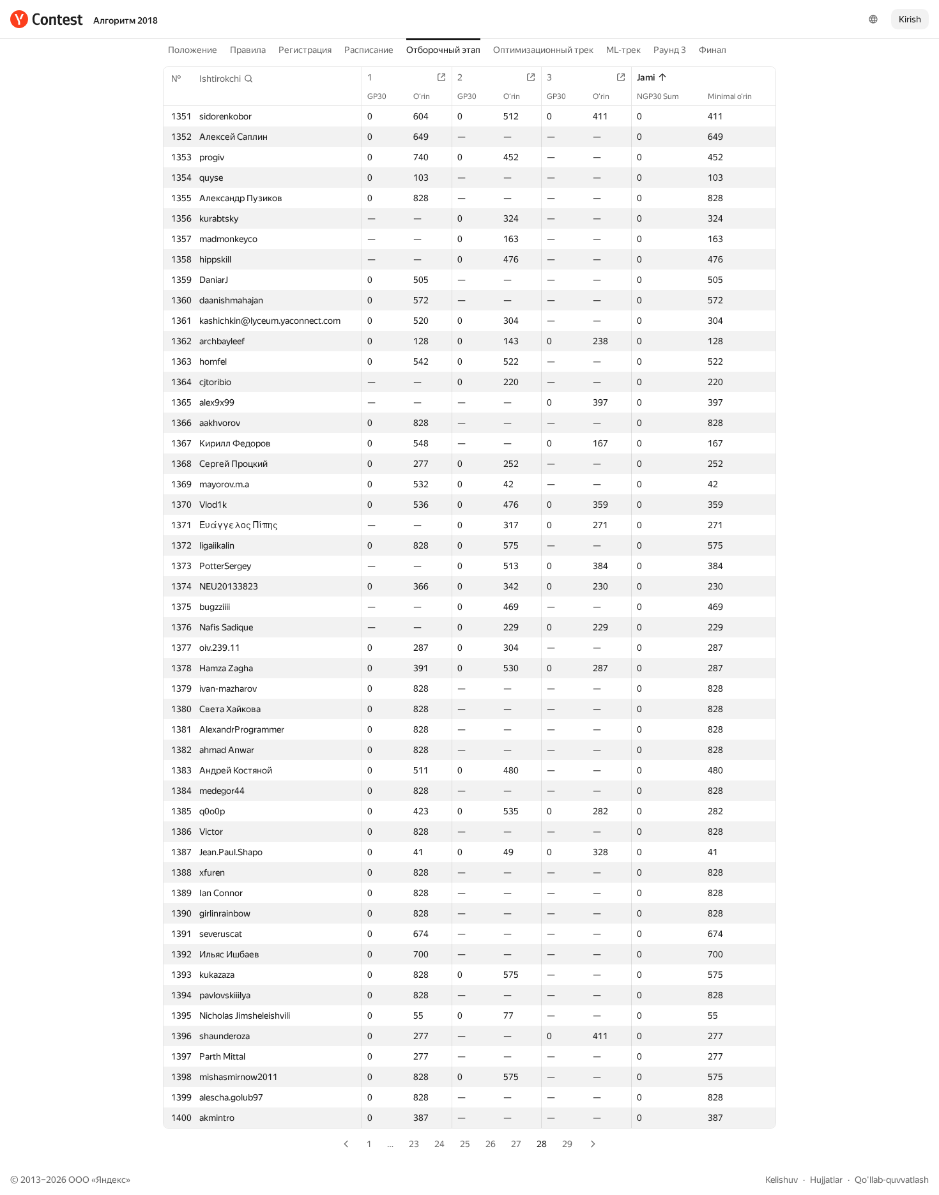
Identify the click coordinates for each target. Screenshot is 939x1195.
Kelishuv (781, 1180)
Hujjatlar (826, 1180)
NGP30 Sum (658, 96)
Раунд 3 (669, 50)
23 (414, 1144)
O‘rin (421, 96)
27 (516, 1144)
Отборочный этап (443, 50)
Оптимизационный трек (543, 50)
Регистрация (305, 50)
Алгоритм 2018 (125, 20)
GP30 (376, 96)
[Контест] (46, 19)
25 (465, 1144)
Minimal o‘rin (730, 96)
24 (439, 1144)
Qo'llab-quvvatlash (892, 1180)
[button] (226, 78)
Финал (712, 50)
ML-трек (623, 50)
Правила (248, 50)
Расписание (368, 50)
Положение (192, 50)
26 (490, 1144)
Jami (646, 77)
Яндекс (111, 1180)
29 (567, 1144)
